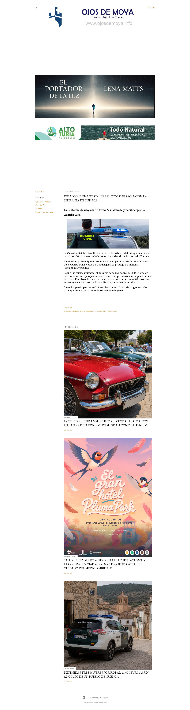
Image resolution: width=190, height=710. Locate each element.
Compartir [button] (39, 191)
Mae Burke (102, 703)
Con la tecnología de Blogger (97, 698)
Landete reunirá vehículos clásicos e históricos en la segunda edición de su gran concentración (106, 423)
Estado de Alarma (43, 202)
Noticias (39, 208)
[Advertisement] (92, 47)
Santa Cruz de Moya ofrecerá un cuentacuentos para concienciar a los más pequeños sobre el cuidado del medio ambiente (105, 564)
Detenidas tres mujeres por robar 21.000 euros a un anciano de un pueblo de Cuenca (106, 674)
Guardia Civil (40, 205)
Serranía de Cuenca (44, 212)
